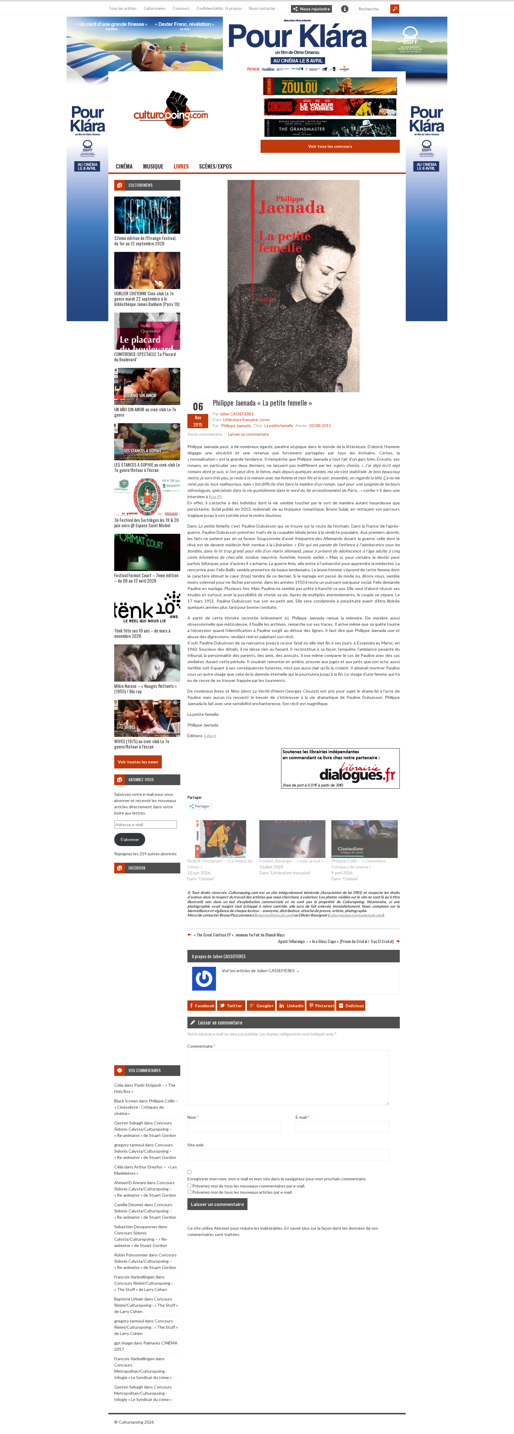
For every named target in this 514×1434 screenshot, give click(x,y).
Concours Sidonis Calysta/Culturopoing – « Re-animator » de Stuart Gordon (145, 1129)
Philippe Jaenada (236, 425)
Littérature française (240, 419)
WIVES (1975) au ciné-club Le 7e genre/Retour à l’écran (141, 744)
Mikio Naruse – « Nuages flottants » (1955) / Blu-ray (145, 688)
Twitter (234, 1005)
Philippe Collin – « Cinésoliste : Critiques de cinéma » (146, 1107)
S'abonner (129, 839)
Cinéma (124, 166)
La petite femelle (278, 425)
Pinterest (324, 1005)
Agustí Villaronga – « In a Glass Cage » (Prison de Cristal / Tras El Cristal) (336, 941)
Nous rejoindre (315, 8)
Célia (118, 1085)
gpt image (123, 1342)
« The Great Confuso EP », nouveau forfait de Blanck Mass (239, 934)
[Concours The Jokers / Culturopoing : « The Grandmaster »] (330, 128)
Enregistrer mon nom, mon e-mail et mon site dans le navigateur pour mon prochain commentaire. (276, 1178)
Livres (181, 166)
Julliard (209, 735)
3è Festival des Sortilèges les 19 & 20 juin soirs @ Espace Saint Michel (146, 522)
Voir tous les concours (330, 146)
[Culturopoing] (170, 137)
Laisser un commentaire (248, 434)
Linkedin (295, 1005)
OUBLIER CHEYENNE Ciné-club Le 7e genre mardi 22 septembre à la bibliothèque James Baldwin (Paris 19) (146, 298)
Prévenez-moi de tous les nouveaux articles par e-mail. (242, 1192)
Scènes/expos (215, 166)
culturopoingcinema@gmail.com (356, 915)
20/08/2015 (320, 425)
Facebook (204, 1005)
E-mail (302, 1117)
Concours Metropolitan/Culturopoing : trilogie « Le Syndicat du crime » (143, 1371)
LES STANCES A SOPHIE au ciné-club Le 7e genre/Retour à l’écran (147, 467)
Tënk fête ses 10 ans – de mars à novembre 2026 (142, 633)
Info (345, 9)
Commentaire (201, 1046)
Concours (181, 8)
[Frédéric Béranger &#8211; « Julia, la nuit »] (292, 839)
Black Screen (126, 1100)
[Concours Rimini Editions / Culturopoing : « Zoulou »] (330, 87)
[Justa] (257, 43)
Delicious (355, 1005)
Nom (192, 1117)
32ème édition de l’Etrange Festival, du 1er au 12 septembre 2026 (145, 241)
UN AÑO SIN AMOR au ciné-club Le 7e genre (145, 412)
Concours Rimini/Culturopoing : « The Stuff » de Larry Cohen (146, 1305)
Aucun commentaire (204, 434)
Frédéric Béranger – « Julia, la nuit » (291, 860)
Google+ (265, 1005)
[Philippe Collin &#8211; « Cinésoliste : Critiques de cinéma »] (364, 839)
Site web (195, 1144)
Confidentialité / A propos (219, 8)
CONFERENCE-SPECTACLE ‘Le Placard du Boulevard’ (145, 357)
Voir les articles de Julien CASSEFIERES (261, 970)
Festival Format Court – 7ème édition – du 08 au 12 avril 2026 (146, 578)
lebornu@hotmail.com (274, 915)
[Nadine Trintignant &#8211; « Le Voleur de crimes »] (220, 839)
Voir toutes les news (138, 761)
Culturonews (155, 8)
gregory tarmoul (129, 1144)
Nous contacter (262, 8)
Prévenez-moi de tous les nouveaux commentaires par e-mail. (248, 1185)
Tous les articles (123, 8)
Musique (153, 166)
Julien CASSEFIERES (237, 414)
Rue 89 (215, 496)
